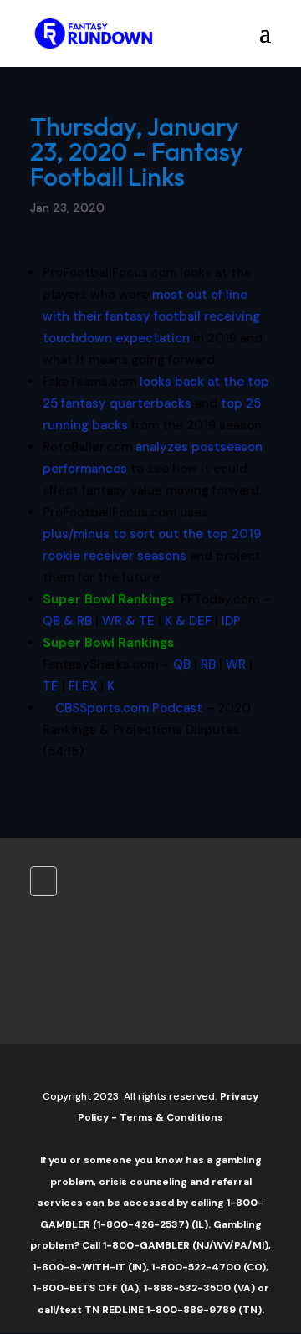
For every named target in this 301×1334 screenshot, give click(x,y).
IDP (231, 621)
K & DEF (188, 621)
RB (208, 664)
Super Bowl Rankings (108, 599)
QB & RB (67, 621)
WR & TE (128, 621)
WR (236, 664)
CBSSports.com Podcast (128, 708)
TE (51, 686)
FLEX (83, 686)
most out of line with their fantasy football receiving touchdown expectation (151, 316)
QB (182, 664)
